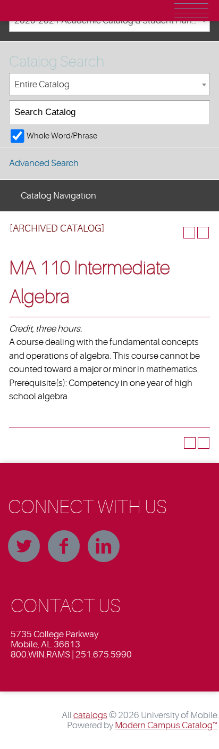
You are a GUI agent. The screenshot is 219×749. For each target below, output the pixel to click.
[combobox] (109, 84)
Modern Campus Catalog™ (166, 725)
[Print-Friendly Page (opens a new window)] (189, 232)
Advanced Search (44, 163)
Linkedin (104, 546)
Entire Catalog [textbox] (42, 84)
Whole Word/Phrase (62, 136)
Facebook (64, 546)
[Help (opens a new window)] (203, 232)
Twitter (24, 546)
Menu (191, 10)
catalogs (90, 715)
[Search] (198, 112)
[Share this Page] (175, 232)
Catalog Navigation (58, 196)
